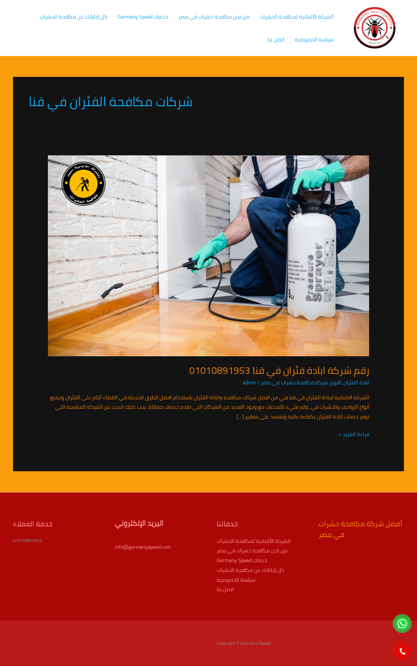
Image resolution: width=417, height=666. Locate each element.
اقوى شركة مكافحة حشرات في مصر (301, 382)
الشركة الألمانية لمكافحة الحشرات (297, 16)
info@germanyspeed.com (143, 547)
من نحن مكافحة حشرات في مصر (214, 16)
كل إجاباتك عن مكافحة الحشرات (73, 16)
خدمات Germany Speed (143, 16)
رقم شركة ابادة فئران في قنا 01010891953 (279, 370)
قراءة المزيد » (353, 434)
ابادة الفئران (356, 382)
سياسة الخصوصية (314, 39)
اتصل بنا (275, 39)
